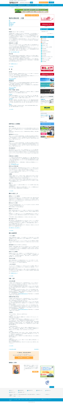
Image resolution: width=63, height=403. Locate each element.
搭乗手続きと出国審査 (12, 22)
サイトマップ (49, 399)
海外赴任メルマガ (12, 392)
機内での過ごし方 (11, 23)
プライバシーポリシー (37, 399)
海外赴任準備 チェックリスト (52, 2)
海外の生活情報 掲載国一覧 (31, 394)
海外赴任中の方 (30, 390)
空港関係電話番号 (11, 79)
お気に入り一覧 (29, 15)
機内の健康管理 (11, 24)
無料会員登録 (42, 2)
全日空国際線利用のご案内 (15, 164)
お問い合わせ (22, 399)
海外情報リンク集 (21, 392)
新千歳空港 (10, 94)
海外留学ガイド (39, 394)
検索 (32, 2)
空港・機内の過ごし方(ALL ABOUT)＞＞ (15, 227)
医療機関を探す (43, 99)
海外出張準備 (36, 349)
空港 (9, 21)
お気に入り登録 (36, 15)
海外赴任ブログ (48, 390)
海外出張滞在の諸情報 (13, 349)
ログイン (46, 2)
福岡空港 (10, 104)
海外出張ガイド (13, 7)
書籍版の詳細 (35, 371)
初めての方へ (10, 399)
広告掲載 (19, 399)
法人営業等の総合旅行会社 (23, 293)
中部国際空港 (11, 98)
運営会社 (27, 399)
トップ (9, 7)
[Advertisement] (16, 115)
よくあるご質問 (15, 399)
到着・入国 (10, 25)
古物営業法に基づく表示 (31, 399)
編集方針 (10, 400)
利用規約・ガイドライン (44, 399)
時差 (9, 20)
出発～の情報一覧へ (50, 33)
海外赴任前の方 (21, 390)
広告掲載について (47, 26)
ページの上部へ (11, 66)
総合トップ (11, 390)
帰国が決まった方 (39, 390)
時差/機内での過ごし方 (14, 63)
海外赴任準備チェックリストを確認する (24, 357)
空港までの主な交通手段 (12, 78)
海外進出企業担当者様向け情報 (22, 394)
